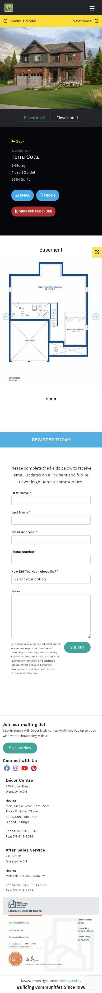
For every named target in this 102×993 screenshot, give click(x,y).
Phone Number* (23, 552)
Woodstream (21, 151)
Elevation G (35, 117)
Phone (49, 195)
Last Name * (21, 512)
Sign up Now (20, 748)
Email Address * (24, 532)
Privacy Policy (70, 981)
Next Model (83, 21)
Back (19, 141)
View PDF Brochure (35, 211)
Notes (16, 591)
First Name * (21, 493)
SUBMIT (77, 647)
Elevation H (67, 117)
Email (24, 195)
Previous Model (22, 21)
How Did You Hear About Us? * (34, 571)
